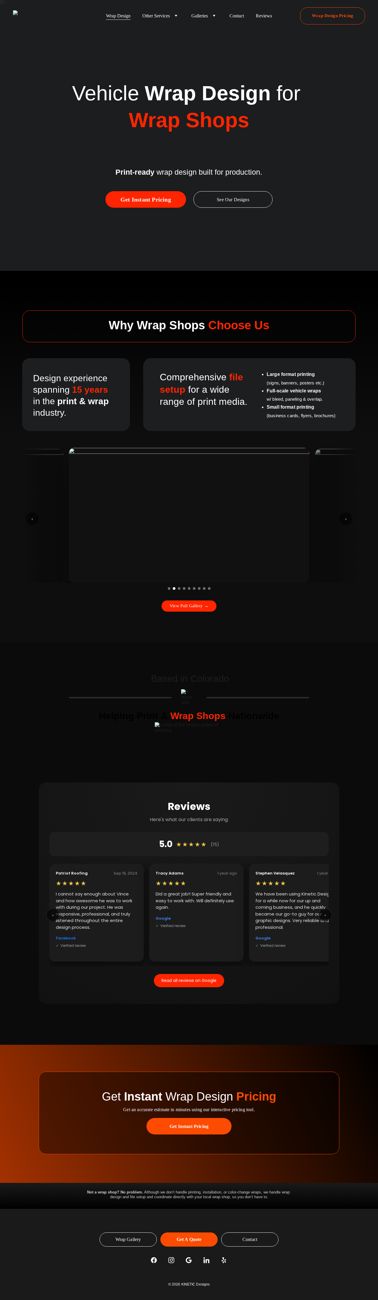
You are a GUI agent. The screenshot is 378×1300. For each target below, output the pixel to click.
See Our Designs (233, 199)
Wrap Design (118, 15)
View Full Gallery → (189, 605)
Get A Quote (189, 1239)
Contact (236, 15)
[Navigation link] (35, 15)
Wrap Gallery (128, 1239)
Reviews (264, 15)
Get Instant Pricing (145, 199)
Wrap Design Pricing (332, 15)
